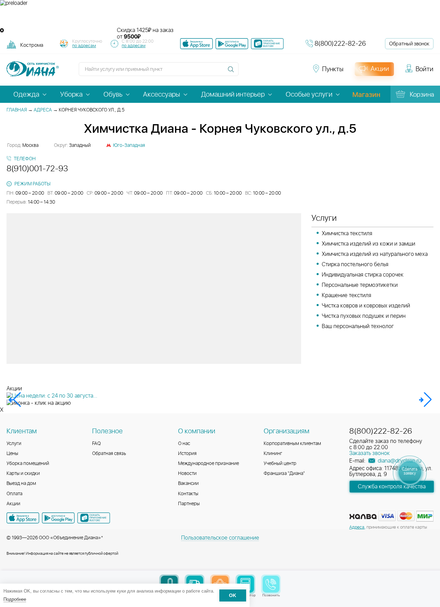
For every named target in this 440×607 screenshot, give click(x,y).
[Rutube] (272, 72)
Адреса (43, 110)
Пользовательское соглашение (220, 538)
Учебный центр (280, 463)
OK (232, 595)
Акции (13, 503)
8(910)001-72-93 (37, 169)
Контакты (188, 493)
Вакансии (188, 483)
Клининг (273, 453)
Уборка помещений (28, 463)
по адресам (84, 46)
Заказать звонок (369, 453)
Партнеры (189, 503)
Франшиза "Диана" (284, 473)
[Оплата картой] (363, 516)
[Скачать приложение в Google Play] (58, 517)
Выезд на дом (21, 483)
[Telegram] (284, 72)
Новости (187, 473)
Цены (12, 453)
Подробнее (14, 599)
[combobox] (31, 45)
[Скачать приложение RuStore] (267, 43)
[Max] (296, 72)
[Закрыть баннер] (2, 30)
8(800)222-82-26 (340, 44)
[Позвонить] (271, 584)
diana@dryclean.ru (398, 461)
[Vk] (247, 72)
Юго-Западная (129, 145)
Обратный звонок (409, 43)
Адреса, (357, 527)
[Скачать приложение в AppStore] (23, 517)
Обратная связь (109, 453)
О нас (184, 443)
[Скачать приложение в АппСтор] (196, 43)
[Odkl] (260, 72)
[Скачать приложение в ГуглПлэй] (232, 43)
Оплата (14, 493)
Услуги (14, 443)
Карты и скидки (23, 473)
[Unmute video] (220, 17)
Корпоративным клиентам (292, 443)
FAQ (96, 443)
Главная (17, 110)
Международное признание (208, 463)
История (187, 453)
